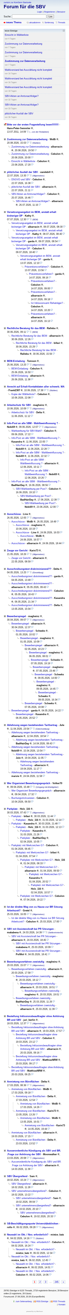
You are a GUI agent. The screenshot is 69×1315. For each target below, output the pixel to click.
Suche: (7, 16)
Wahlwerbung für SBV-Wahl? (26, 430)
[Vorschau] (28, 142)
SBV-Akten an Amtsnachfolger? (28, 194)
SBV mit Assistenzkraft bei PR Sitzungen (30, 929)
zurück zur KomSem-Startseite (17, 2)
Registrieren (49, 12)
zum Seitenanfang (24, 1301)
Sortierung (49, 22)
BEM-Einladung (16, 361)
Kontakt (62, 1304)
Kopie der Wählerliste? (23, 394)
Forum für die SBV (24, 6)
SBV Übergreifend (17, 1176)
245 (57, 1282)
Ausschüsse (14, 514)
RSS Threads (59, 1301)
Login (39, 12)
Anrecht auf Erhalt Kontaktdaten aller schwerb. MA (35, 386)
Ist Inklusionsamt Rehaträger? (47, 303)
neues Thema (13, 22)
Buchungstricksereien (22, 798)
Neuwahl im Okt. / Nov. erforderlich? (27, 1234)
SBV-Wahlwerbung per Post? (31, 488)
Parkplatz (12, 808)
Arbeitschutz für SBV (19, 405)
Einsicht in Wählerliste (23, 161)
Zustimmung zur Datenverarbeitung (27, 139)
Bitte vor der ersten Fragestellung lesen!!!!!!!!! (33, 124)
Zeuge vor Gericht (17, 550)
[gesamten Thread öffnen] (28, 131)
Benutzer (61, 12)
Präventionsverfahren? (37, 266)
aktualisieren (34, 22)
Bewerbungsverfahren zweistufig (25, 961)
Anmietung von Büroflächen (23, 1081)
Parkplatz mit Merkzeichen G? (27, 845)
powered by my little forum (34, 1311)
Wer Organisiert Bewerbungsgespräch (28, 783)
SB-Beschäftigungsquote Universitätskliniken (32, 1223)
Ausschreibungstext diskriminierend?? (29, 569)
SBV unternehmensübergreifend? (29, 1191)
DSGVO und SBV (20, 179)
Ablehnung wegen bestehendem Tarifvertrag (32, 725)
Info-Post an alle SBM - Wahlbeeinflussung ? (32, 423)
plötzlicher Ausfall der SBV (22, 172)
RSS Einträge (42, 1301)
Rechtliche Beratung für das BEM (26, 328)
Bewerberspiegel (16, 616)
